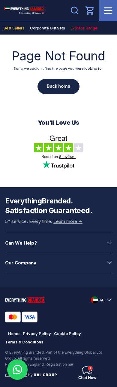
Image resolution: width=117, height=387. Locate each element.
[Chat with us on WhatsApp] (17, 369)
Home (14, 333)
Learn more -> (67, 221)
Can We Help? (21, 243)
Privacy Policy (37, 333)
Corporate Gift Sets (47, 28)
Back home (58, 86)
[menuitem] (14, 28)
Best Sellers (14, 28)
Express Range (84, 28)
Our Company (20, 263)
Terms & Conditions (24, 342)
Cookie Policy (67, 333)
